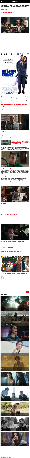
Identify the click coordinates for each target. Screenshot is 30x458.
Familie (10, 12)
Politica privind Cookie (9, 457)
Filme (6, 9)
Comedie (5, 12)
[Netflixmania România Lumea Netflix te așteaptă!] (15, 1)
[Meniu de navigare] (1, 1)
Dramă (7, 12)
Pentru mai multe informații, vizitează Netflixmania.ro (15, 273)
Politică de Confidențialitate (3, 457)
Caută (1, 290)
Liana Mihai (2, 9)
